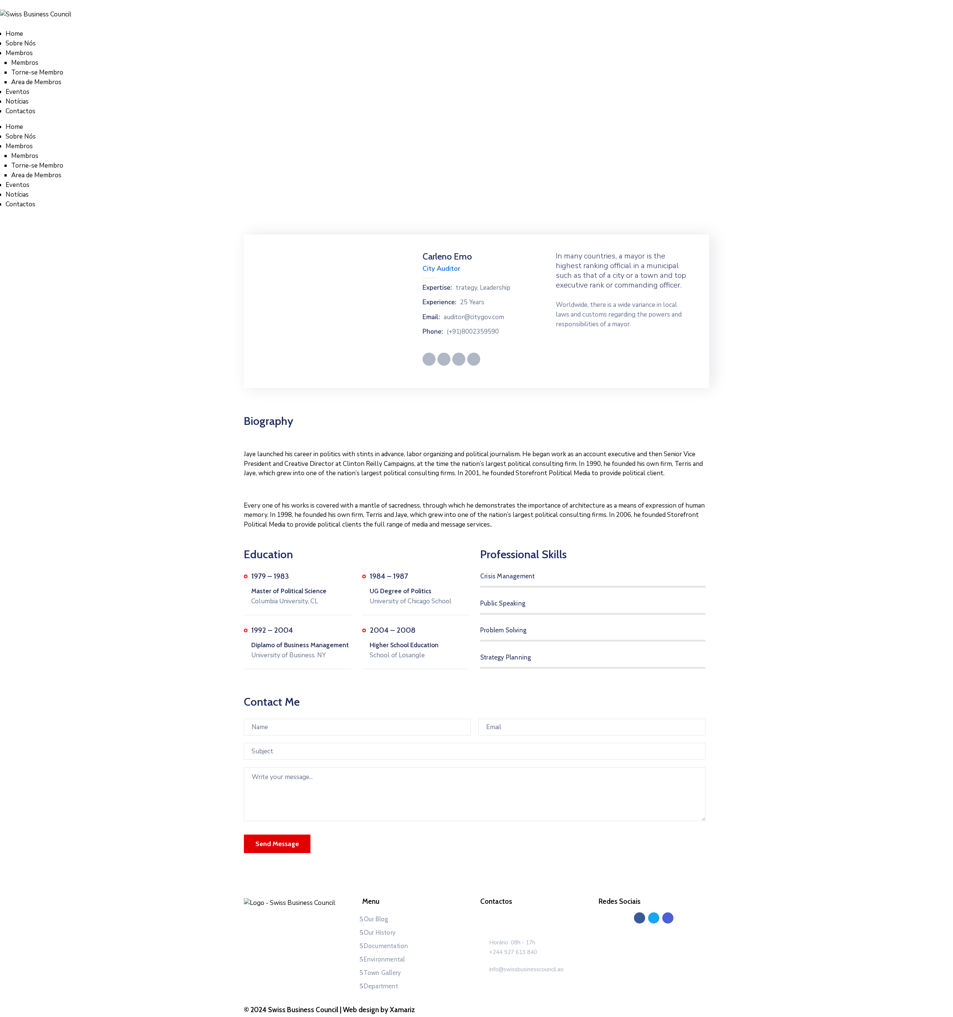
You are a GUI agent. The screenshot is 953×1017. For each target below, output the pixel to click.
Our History (380, 932)
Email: (431, 317)
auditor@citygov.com (474, 317)
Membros (19, 53)
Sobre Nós (21, 43)
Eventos (17, 92)
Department (381, 986)
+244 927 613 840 (513, 952)
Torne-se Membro (37, 72)
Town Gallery (382, 972)
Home (14, 33)
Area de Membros (36, 82)
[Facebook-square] (639, 918)
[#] (429, 359)
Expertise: (437, 288)
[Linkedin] (653, 918)
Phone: (433, 332)
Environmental (384, 959)
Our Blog (376, 919)
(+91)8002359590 (473, 332)
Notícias (17, 101)
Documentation (386, 946)
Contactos (20, 111)
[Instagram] (667, 918)
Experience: (439, 302)
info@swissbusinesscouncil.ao (526, 969)
